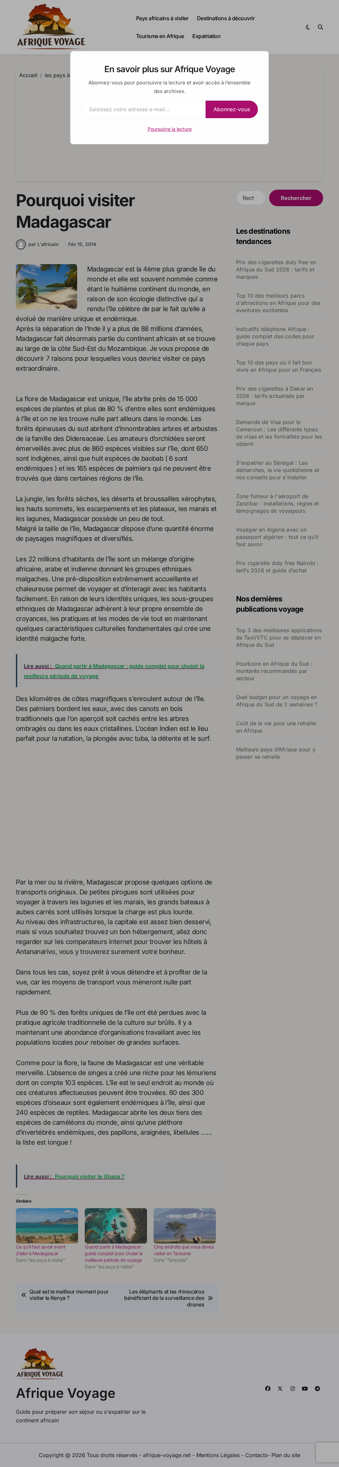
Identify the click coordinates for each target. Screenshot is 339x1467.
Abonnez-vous (232, 109)
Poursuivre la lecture (170, 129)
